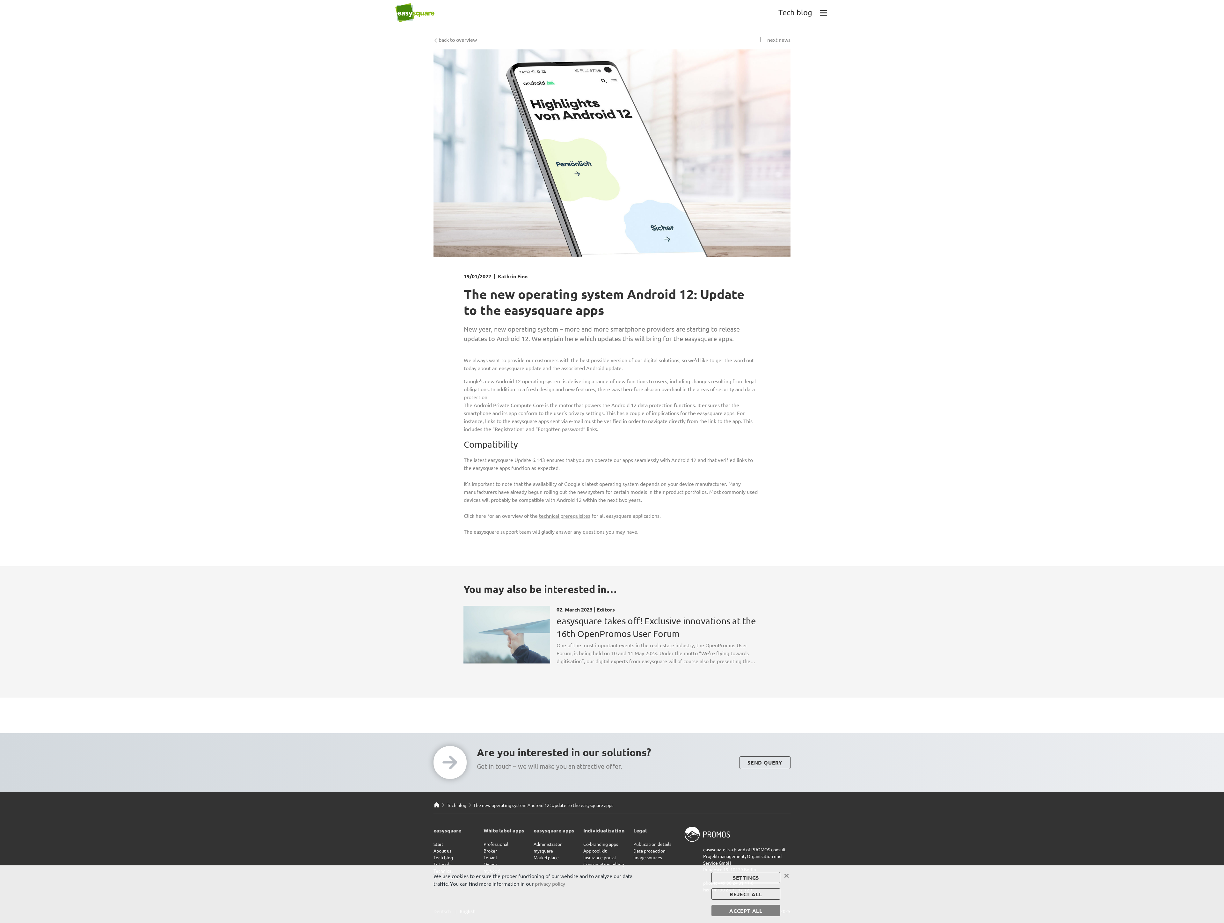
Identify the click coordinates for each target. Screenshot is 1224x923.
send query (765, 762)
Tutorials (442, 864)
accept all (745, 910)
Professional (496, 844)
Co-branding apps (600, 844)
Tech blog (456, 805)
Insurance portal (599, 857)
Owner (490, 864)
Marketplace (546, 857)
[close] (786, 875)
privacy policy (550, 883)
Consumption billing (603, 864)
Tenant (491, 857)
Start (438, 844)
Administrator (548, 844)
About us (442, 850)
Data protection (649, 850)
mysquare (543, 850)
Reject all (746, 894)
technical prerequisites (564, 515)
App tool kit (595, 850)
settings (746, 877)
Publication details (652, 844)
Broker (490, 850)
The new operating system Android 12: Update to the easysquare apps (543, 805)
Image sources (647, 857)
